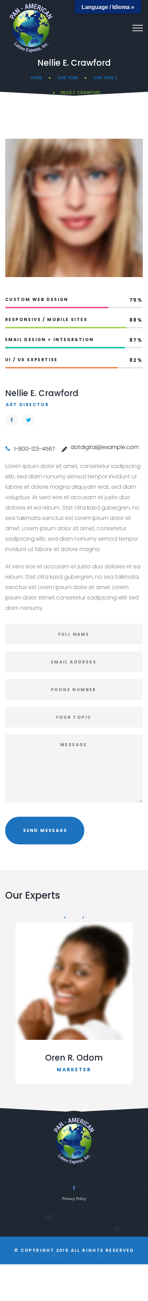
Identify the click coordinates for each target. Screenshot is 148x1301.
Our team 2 (105, 78)
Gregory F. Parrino (74, 1057)
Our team (67, 78)
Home (36, 78)
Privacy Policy (74, 1198)
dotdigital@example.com (105, 447)
